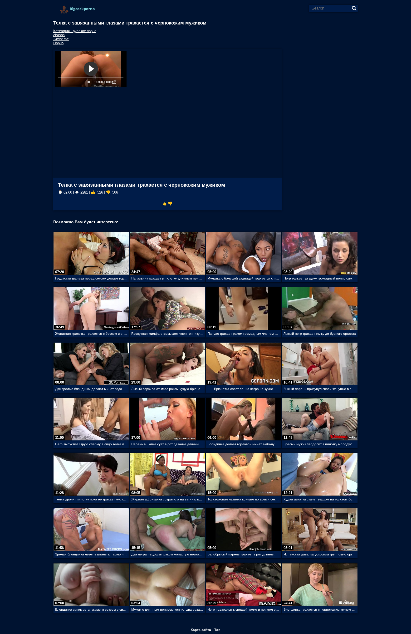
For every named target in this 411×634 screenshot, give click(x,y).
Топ (217, 630)
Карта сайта (201, 630)
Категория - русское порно (74, 31)
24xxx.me (61, 39)
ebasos (59, 35)
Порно (58, 43)
